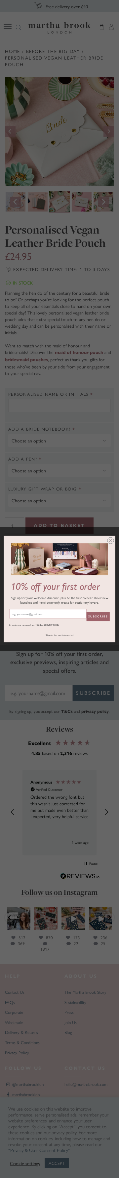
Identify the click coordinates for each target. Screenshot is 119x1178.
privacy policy (52, 624)
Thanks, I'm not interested (59, 635)
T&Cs (38, 624)
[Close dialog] (110, 540)
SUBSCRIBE (98, 616)
